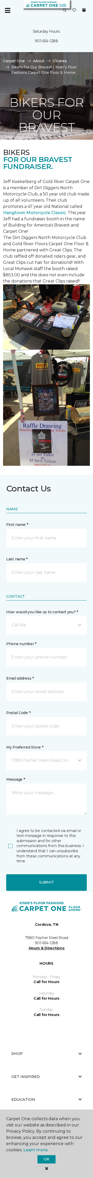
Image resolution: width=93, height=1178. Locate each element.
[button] (64, 10)
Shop (17, 1053)
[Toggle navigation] (7, 10)
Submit (46, 882)
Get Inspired (25, 1076)
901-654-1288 (46, 41)
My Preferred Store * (24, 747)
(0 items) (84, 10)
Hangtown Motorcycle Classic (34, 212)
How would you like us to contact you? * (42, 612)
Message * (15, 779)
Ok (46, 1159)
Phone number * (21, 644)
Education (23, 1099)
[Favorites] (74, 10)
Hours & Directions (47, 948)
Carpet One (14, 61)
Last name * (17, 559)
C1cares (60, 61)
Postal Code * (18, 713)
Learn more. (35, 1149)
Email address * (20, 678)
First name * (17, 524)
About (38, 61)
